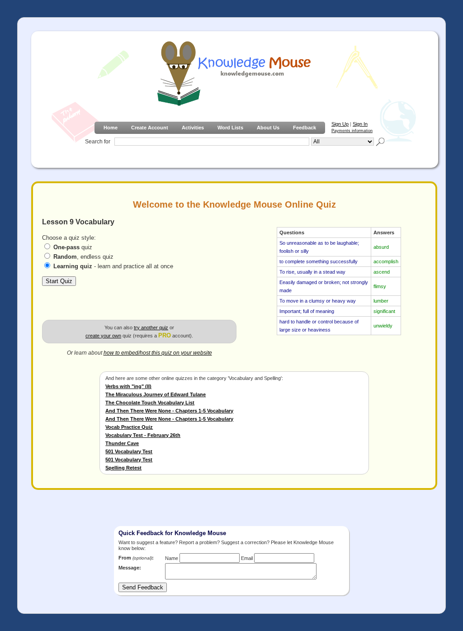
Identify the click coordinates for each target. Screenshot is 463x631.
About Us (268, 127)
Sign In (360, 124)
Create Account (149, 127)
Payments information (352, 130)
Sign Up (340, 124)
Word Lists (230, 127)
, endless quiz (83, 256)
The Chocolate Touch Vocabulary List (149, 402)
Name (171, 558)
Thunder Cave (122, 443)
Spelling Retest (123, 467)
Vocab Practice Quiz (129, 427)
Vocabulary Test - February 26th (142, 435)
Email (247, 558)
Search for (97, 141)
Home (111, 127)
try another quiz (151, 327)
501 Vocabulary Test (128, 451)
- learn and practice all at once (113, 266)
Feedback (304, 127)
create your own (103, 335)
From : (136, 557)
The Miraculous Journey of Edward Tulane (155, 394)
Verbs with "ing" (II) (128, 386)
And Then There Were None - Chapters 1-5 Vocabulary (169, 410)
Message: (129, 567)
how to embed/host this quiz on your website (158, 353)
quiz (72, 247)
